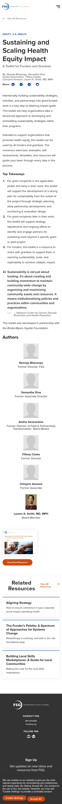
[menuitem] (28, 738)
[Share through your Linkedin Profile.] (13, 84)
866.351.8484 (31, 721)
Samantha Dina (36, 74)
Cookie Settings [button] (14, 798)
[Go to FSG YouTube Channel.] (28, 736)
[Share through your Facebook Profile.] (21, 84)
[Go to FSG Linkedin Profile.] (33, 736)
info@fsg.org (31, 724)
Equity (7, 34)
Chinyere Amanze (13, 79)
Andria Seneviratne (13, 77)
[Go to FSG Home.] (15, 6)
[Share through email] (37, 84)
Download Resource (17, 562)
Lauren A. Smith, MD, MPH (38, 79)
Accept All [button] (36, 799)
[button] (58, 6)
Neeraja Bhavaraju (17, 74)
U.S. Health (20, 34)
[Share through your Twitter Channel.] (29, 84)
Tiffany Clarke (33, 77)
